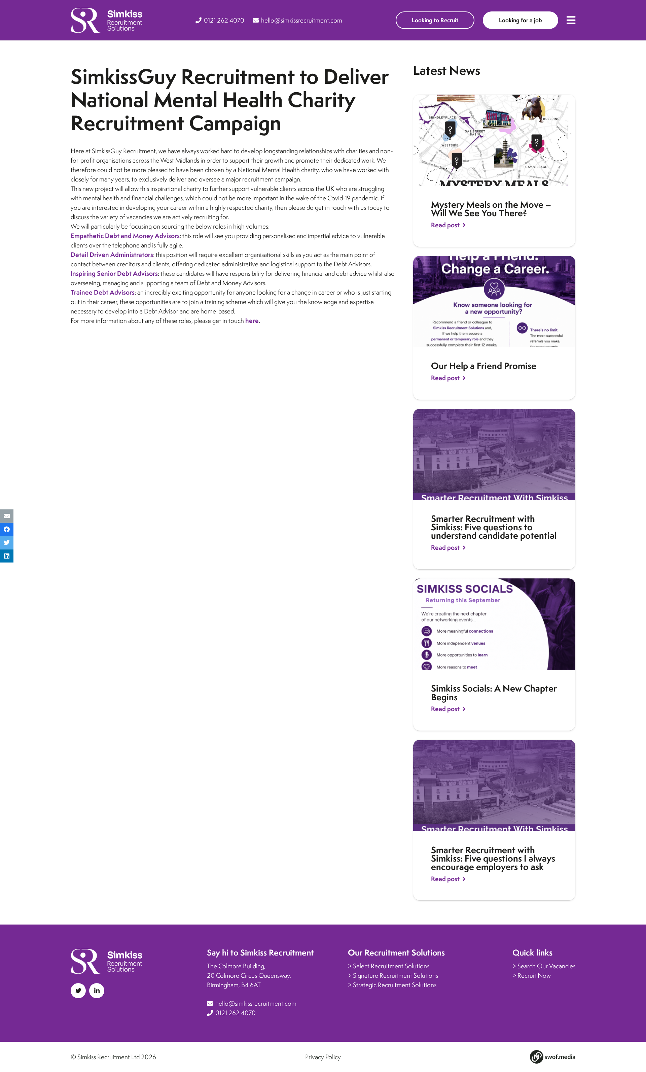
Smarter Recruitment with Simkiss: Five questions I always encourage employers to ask (493, 858)
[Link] (106, 20)
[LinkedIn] (96, 990)
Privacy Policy (323, 1057)
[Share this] (6, 529)
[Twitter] (78, 990)
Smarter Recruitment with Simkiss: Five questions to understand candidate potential (494, 527)
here (252, 320)
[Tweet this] (6, 542)
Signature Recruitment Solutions (395, 975)
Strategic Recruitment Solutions (394, 985)
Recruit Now (534, 975)
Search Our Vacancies (546, 966)
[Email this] (6, 516)
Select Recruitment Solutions (391, 966)
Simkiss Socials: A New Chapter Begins (494, 692)
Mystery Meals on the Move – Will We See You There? (491, 208)
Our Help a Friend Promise (483, 366)
